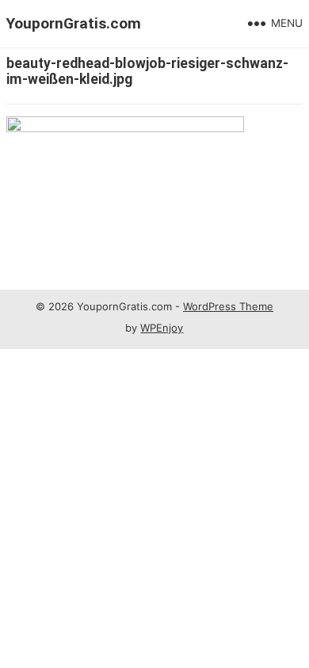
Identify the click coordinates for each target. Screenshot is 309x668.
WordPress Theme (228, 306)
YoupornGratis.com (73, 23)
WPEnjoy (161, 327)
